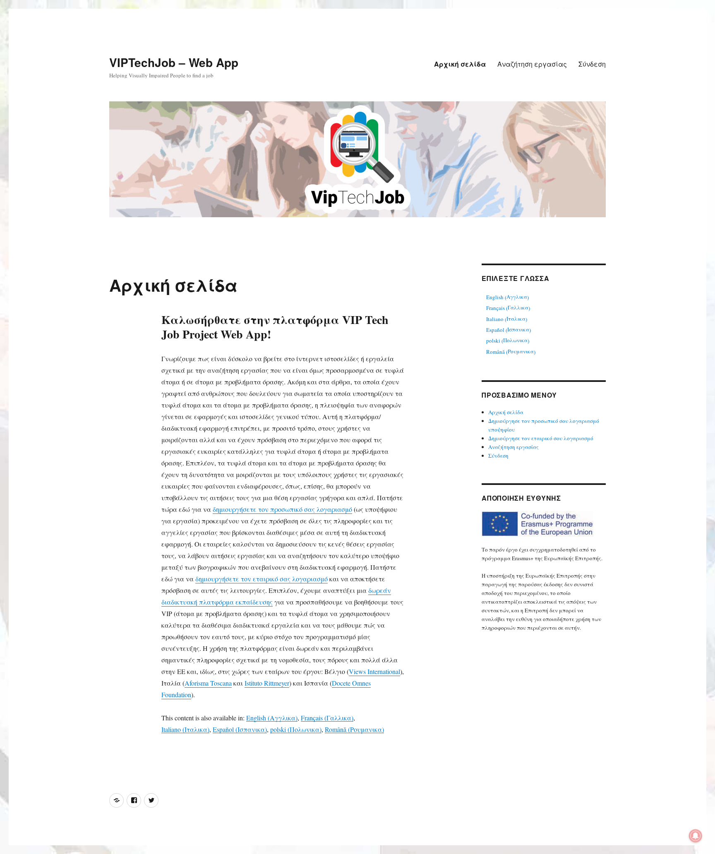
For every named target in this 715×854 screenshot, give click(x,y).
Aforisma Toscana (208, 683)
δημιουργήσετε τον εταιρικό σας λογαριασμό (261, 578)
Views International (374, 671)
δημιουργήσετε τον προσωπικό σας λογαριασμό (282, 509)
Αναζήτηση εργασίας (532, 64)
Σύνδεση (592, 64)
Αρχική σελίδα (460, 64)
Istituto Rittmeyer (267, 683)
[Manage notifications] (695, 835)
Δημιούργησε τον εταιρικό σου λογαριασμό (540, 438)
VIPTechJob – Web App (173, 62)
